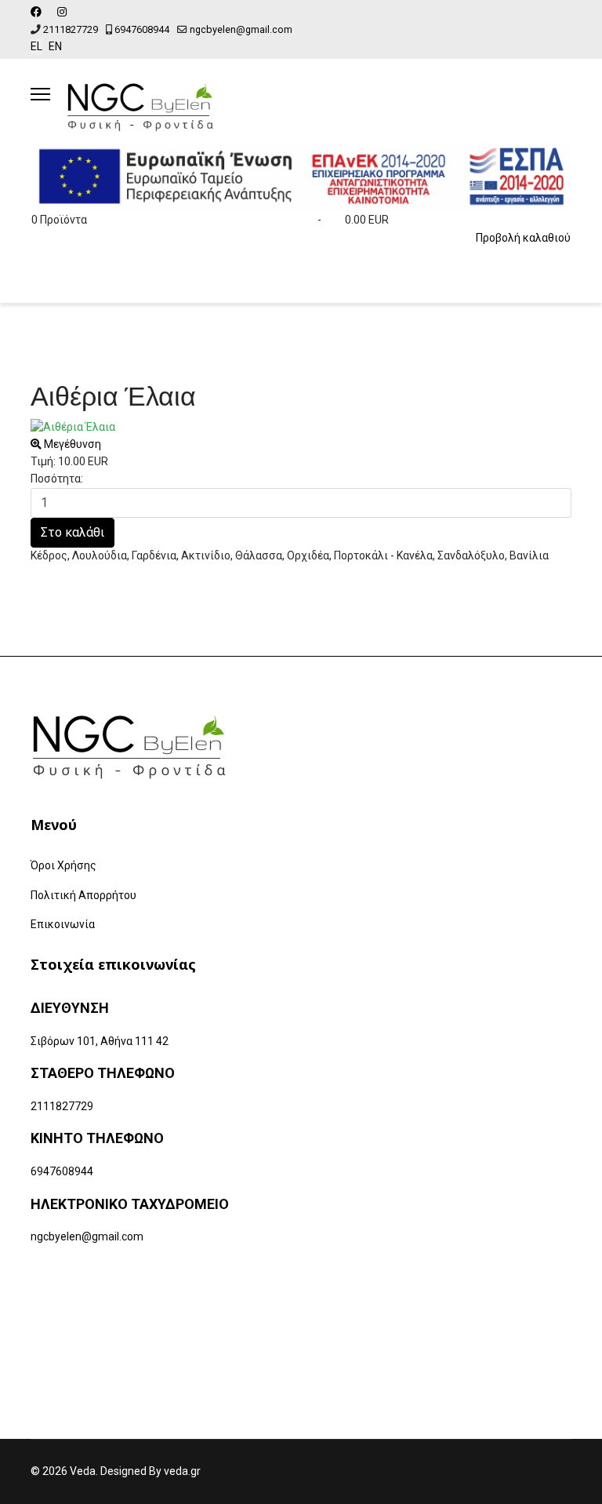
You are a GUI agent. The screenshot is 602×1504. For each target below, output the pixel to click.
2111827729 (70, 29)
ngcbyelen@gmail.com (241, 29)
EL (36, 46)
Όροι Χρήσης (63, 865)
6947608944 (141, 29)
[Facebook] (36, 11)
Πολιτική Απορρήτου (83, 895)
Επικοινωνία (63, 924)
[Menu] (40, 94)
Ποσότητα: (57, 478)
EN (55, 46)
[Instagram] (62, 11)
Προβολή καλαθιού (523, 237)
